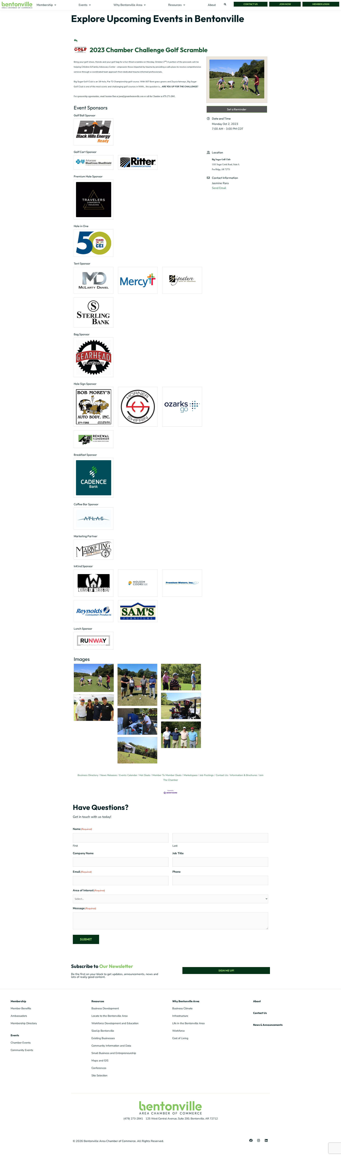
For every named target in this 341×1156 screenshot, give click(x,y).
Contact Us (222, 775)
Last (174, 845)
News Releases (108, 775)
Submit (86, 939)
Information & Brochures (243, 775)
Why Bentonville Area (185, 1001)
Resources (97, 1001)
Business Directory (88, 775)
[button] (47, 5)
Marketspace (190, 775)
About (257, 1001)
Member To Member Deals (167, 775)
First (75, 845)
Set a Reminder (237, 109)
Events (15, 1035)
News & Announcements (268, 1024)
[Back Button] (75, 40)
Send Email (219, 188)
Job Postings (207, 775)
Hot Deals (144, 775)
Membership (18, 1001)
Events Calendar (128, 775)
